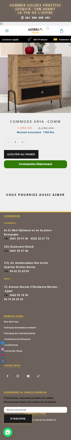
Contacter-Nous (13, 351)
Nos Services (11, 321)
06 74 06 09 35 (13, 299)
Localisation (11, 345)
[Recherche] (50, 31)
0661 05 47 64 (19, 238)
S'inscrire (18, 418)
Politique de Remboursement (20, 327)
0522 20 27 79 (40, 238)
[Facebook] (7, 376)
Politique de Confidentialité (19, 333)
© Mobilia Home (35, 413)
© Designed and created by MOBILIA (35, 420)
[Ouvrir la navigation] (7, 31)
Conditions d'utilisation (17, 339)
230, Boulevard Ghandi (19, 246)
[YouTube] (28, 376)
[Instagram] (18, 376)
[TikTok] (38, 376)
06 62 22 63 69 (19, 271)
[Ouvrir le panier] (64, 31)
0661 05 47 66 (19, 250)
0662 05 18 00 (19, 295)
